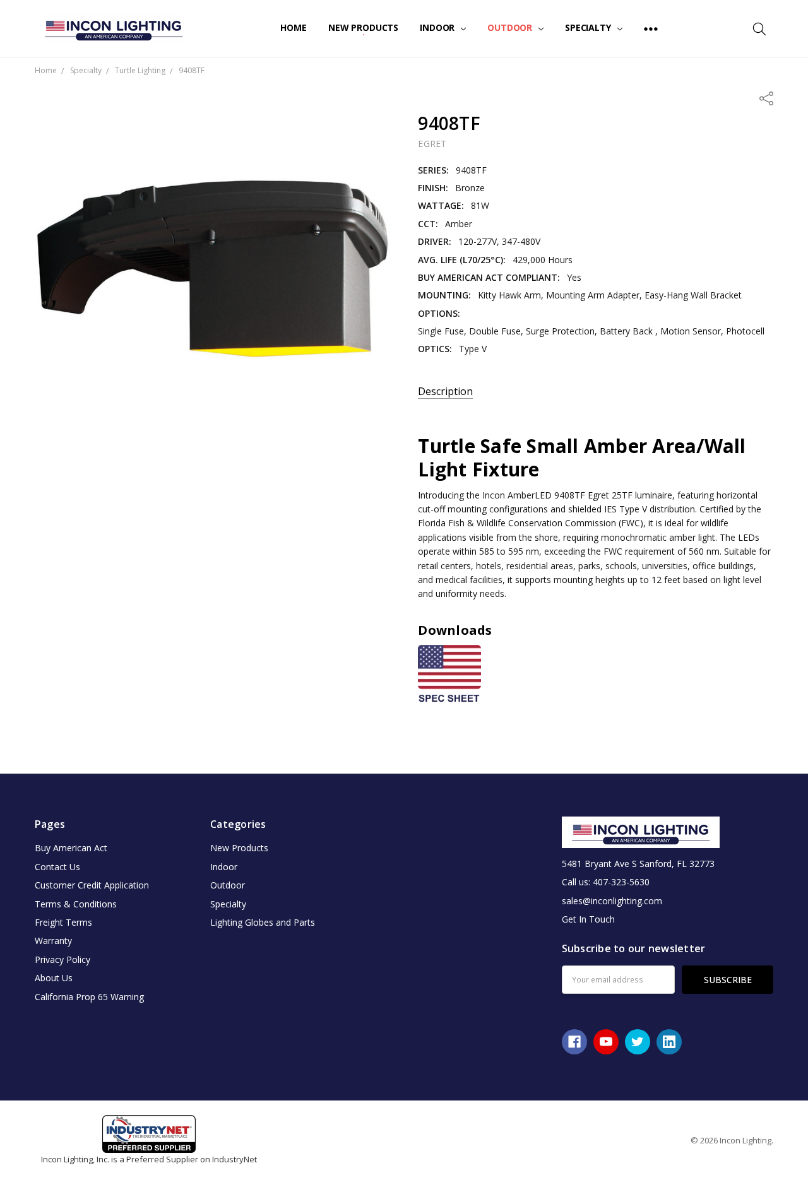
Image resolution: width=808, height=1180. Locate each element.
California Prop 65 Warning (89, 997)
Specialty (589, 27)
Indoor (438, 27)
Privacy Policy (62, 959)
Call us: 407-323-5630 (606, 882)
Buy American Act (71, 848)
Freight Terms (63, 922)
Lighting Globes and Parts (262, 922)
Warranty (53, 941)
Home (293, 27)
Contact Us (57, 867)
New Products (363, 27)
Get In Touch (588, 919)
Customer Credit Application (92, 885)
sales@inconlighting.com (612, 901)
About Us (54, 978)
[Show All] (650, 28)
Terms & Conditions (76, 904)
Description (445, 391)
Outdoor (511, 27)
